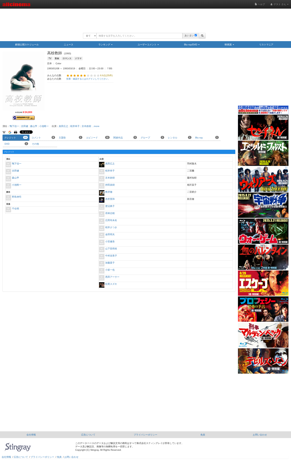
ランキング (104, 44)
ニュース (68, 44)
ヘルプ (261, 4)
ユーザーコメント (147, 44)
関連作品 (124, 137)
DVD (16, 143)
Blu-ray (206, 137)
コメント (42, 137)
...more (95, 126)
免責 (202, 434)
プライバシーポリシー (145, 434)
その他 (35, 143)
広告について (88, 434)
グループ (152, 137)
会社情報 (31, 434)
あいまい (189, 35)
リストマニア (266, 44)
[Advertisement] (144, 18)
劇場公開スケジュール (27, 44)
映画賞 (228, 44)
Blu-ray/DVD (191, 44)
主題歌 (70, 137)
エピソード (97, 137)
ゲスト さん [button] (280, 4)
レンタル (179, 137)
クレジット (15, 137)
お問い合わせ (260, 434)
